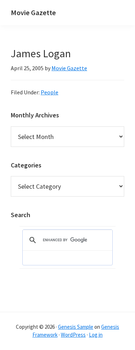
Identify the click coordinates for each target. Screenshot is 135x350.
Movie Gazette (33, 12)
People (49, 92)
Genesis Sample (75, 326)
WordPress (73, 334)
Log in (96, 334)
